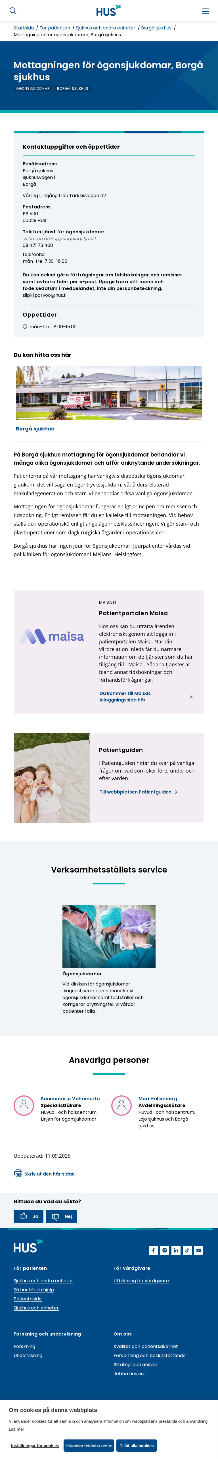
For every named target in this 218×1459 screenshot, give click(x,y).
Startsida (24, 28)
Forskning (24, 1346)
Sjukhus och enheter (36, 1308)
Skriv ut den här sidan (49, 1174)
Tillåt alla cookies (137, 1445)
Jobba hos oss (130, 1373)
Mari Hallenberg (158, 1098)
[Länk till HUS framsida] (109, 10)
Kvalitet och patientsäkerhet (146, 1346)
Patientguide (28, 1299)
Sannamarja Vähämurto (70, 1098)
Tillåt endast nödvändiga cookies (89, 1445)
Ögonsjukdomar (82, 973)
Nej (68, 1216)
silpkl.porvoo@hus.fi (44, 295)
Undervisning (28, 1355)
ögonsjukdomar (33, 88)
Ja (35, 1216)
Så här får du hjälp (34, 1290)
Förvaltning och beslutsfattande (150, 1355)
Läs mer (16, 1429)
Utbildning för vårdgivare (141, 1280)
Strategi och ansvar (136, 1364)
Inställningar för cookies (35, 1445)
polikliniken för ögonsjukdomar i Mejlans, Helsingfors (78, 554)
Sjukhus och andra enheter (106, 28)
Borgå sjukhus (157, 28)
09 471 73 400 (38, 245)
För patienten (55, 28)
